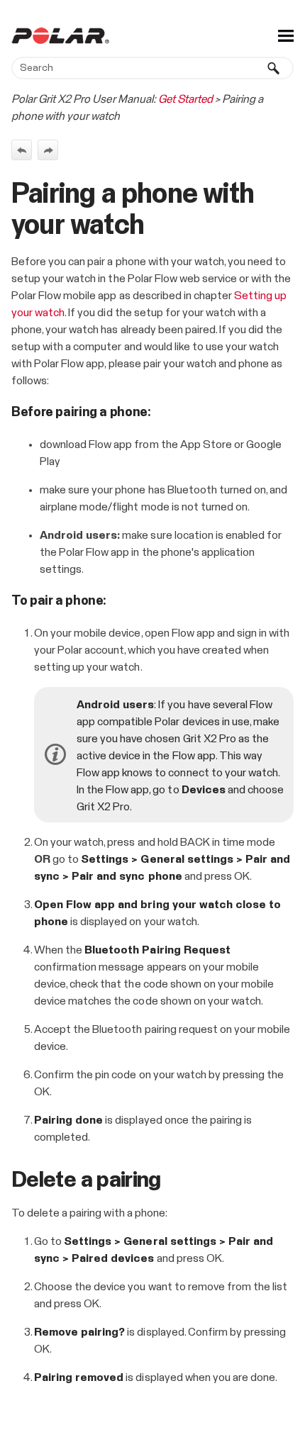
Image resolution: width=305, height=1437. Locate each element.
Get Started (185, 99)
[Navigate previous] (21, 150)
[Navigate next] (48, 150)
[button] (274, 68)
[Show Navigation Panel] (286, 35)
